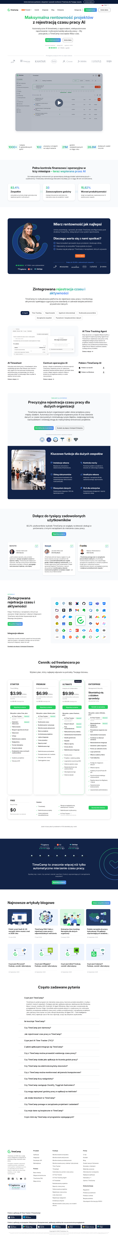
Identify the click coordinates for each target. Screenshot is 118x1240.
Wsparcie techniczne (39, 1175)
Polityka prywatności (89, 1192)
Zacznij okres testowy (98, 807)
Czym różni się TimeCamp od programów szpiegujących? (49, 1117)
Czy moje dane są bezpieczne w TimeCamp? (43, 1110)
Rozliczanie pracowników (87, 313)
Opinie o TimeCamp (89, 1180)
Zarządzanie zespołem (44, 318)
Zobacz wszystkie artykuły (101, 903)
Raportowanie (50, 313)
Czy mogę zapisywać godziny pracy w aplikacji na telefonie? (50, 1091)
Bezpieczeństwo (88, 1198)
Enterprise (60, 10)
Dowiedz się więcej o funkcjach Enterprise (70, 428)
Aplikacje (36, 1154)
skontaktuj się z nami (71, 826)
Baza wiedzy (37, 1172)
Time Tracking (36, 313)
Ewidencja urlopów (58, 1200)
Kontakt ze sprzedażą (98, 707)
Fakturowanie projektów (60, 1189)
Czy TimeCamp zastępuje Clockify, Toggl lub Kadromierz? (49, 1085)
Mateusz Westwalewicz (94, 551)
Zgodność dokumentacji (67, 313)
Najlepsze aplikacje (89, 1175)
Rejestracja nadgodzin (59, 1198)
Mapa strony (37, 1181)
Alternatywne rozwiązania (91, 1172)
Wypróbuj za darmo (59, 534)
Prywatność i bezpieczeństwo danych (68, 318)
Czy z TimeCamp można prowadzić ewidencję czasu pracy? (50, 1053)
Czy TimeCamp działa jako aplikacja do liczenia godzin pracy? (51, 1059)
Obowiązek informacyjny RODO (92, 1201)
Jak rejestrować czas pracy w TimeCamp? (43, 1034)
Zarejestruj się (90, 10)
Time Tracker (56, 1166)
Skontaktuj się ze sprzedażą (44, 428)
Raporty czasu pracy (59, 1186)
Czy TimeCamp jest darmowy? (37, 1028)
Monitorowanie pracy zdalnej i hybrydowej (65, 1163)
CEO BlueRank (55, 553)
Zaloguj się (77, 10)
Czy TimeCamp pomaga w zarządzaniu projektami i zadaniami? (51, 1104)
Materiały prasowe (88, 1169)
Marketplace (37, 1163)
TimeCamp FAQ (38, 1178)
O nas (84, 1154)
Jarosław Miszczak (57, 551)
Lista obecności (57, 1195)
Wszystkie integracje (15, 624)
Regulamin (86, 1190)
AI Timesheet (56, 1180)
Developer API (37, 1160)
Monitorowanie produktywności (62, 1160)
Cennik (37, 10)
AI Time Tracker (57, 1175)
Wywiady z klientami (89, 1166)
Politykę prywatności (101, 1233)
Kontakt (85, 1157)
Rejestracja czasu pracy (60, 1192)
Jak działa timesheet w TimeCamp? (39, 1098)
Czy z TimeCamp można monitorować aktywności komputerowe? (52, 1072)
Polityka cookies (88, 1195)
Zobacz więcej (86, 351)
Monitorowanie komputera (60, 1154)
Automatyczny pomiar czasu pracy (63, 1172)
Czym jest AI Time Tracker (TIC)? (39, 1040)
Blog (52, 10)
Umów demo (89, 2)
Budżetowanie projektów (60, 1183)
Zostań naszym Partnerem (91, 1163)
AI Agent (25, 313)
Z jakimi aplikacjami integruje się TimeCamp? (43, 1047)
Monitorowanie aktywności (61, 1157)
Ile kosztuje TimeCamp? (34, 1021)
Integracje (45, 10)
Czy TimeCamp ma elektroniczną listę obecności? (46, 1066)
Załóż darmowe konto (53, 40)
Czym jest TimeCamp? (34, 998)
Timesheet (56, 1169)
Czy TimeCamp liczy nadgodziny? (39, 1079)
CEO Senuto (20, 553)
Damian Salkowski (21, 551)
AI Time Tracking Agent (59, 1177)
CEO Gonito (90, 553)
